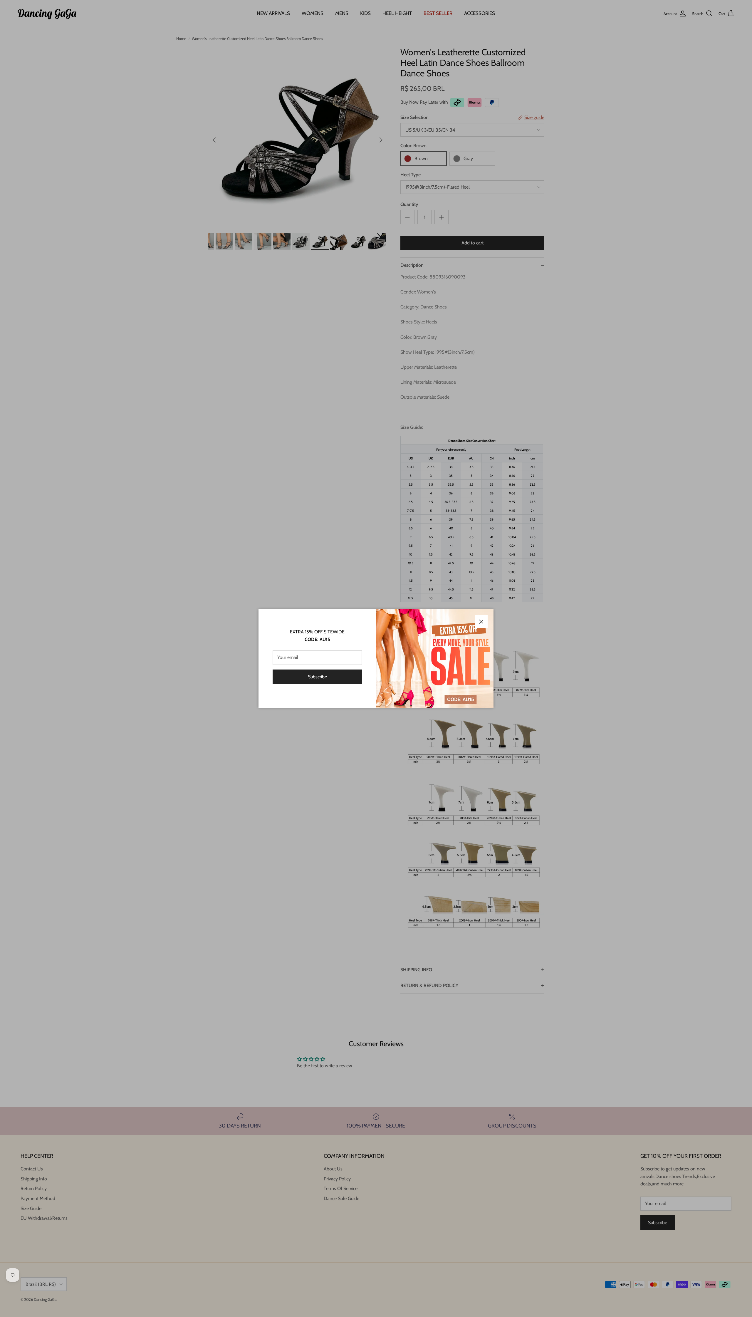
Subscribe (317, 677)
